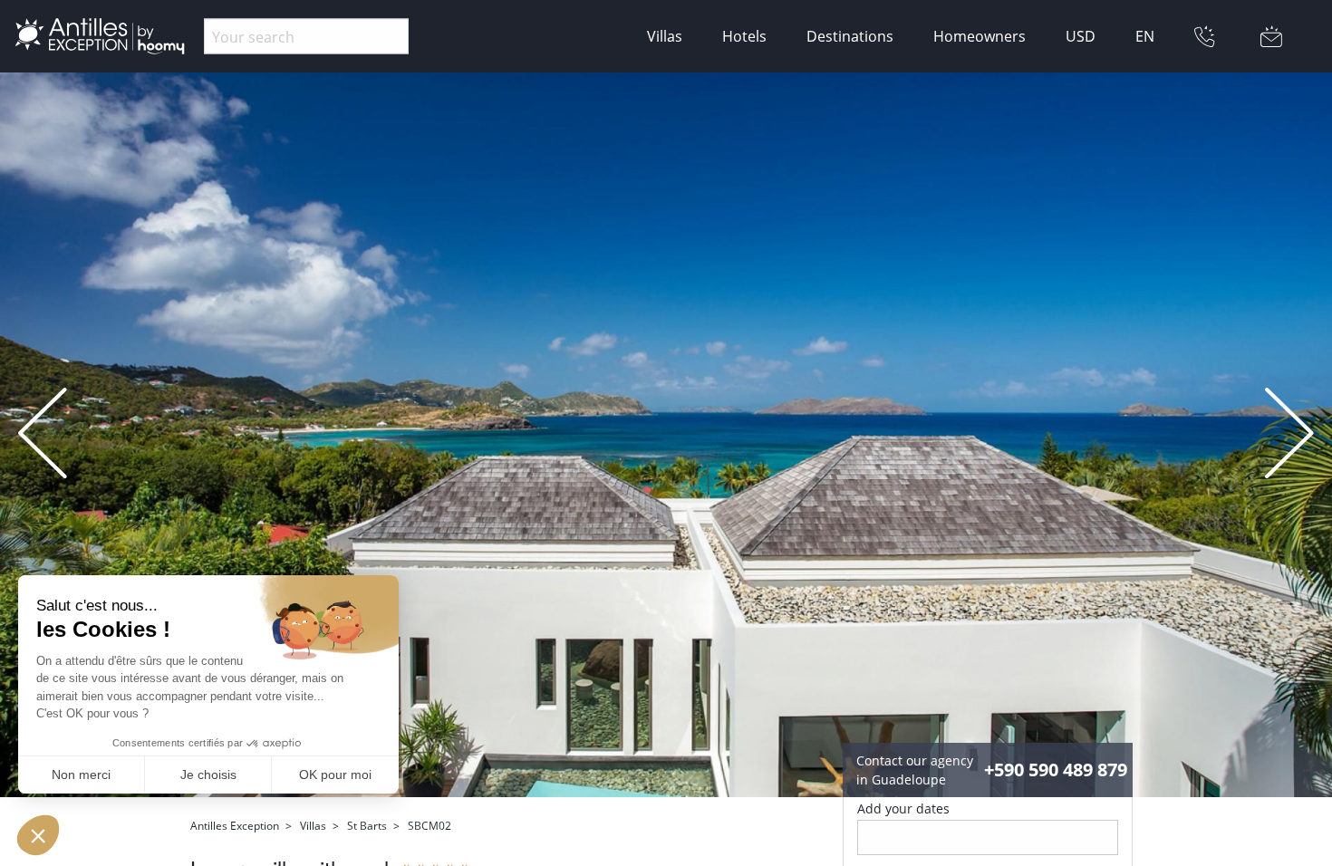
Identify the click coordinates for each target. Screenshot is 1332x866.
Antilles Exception (234, 825)
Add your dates (903, 808)
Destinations (849, 36)
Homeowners (979, 36)
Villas (664, 36)
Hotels (744, 36)
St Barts (367, 825)
